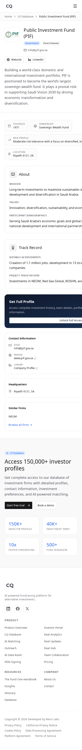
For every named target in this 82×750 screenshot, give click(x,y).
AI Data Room (13, 655)
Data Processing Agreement (43, 730)
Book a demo (46, 505)
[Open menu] (75, 6)
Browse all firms (19, 425)
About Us (50, 679)
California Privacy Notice (41, 725)
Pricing (48, 662)
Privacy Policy (13, 725)
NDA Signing (13, 662)
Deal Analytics (53, 634)
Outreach (11, 648)
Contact (49, 686)
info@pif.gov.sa (37, 50)
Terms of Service (45, 736)
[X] (27, 608)
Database (11, 700)
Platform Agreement (18, 736)
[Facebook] (17, 608)
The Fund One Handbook (20, 679)
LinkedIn (38, 59)
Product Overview (16, 627)
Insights (10, 686)
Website (16, 59)
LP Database (25, 16)
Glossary (10, 693)
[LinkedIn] (8, 608)
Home (8, 16)
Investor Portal (53, 627)
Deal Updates (52, 641)
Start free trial (16, 505)
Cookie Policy (13, 730)
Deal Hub (50, 648)
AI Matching (12, 641)
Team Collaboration (56, 655)
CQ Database (13, 634)
